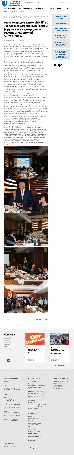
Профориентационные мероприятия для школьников (36, 384)
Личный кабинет (61, 23)
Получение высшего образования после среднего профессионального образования (36, 396)
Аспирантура (31, 402)
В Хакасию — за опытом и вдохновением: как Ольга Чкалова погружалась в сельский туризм (57, 351)
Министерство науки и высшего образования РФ (61, 382)
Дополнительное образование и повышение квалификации (37, 405)
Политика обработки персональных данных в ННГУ (12, 389)
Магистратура (32, 400)
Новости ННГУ (7, 338)
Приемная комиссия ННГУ (35, 408)
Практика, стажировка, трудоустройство (34, 423)
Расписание (31, 416)
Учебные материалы (33, 418)
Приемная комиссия (9, 383)
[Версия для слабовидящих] (68, 2)
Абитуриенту (7, 346)
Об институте (9, 8)
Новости (6, 11)
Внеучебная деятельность (35, 421)
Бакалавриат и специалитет (35, 391)
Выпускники (14, 11)
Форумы (21, 40)
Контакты (22, 11)
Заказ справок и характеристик (61, 29)
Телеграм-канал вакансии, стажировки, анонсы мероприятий (61, 54)
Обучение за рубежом (34, 427)
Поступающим (25, 8)
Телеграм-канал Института (61, 36)
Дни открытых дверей (34, 381)
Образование (55, 8)
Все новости (59, 365)
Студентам (40, 8)
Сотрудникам (7, 342)
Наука (67, 8)
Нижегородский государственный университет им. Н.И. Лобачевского (61, 387)
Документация (32, 429)
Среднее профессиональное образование (35, 388)
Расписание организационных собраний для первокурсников (33, 350)
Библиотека (7, 386)
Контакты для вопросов (61, 17)
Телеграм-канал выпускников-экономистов (61, 44)
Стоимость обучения (34, 431)
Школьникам (7, 344)
